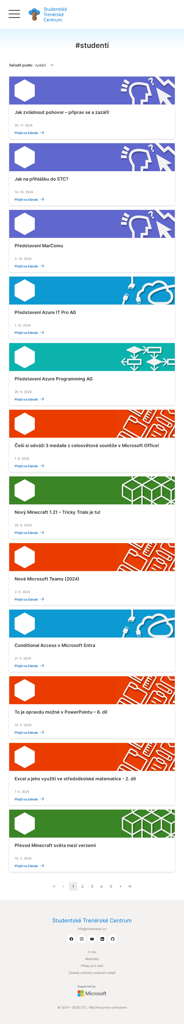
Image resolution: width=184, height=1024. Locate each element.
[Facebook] (71, 939)
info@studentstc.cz (92, 929)
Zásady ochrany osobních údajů (92, 973)
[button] (52, 65)
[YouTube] (92, 939)
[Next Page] (120, 886)
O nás (92, 952)
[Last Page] (130, 886)
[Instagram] (81, 939)
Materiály (92, 959)
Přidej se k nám (92, 966)
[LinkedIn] (102, 939)
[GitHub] (112, 939)
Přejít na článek (27, 133)
